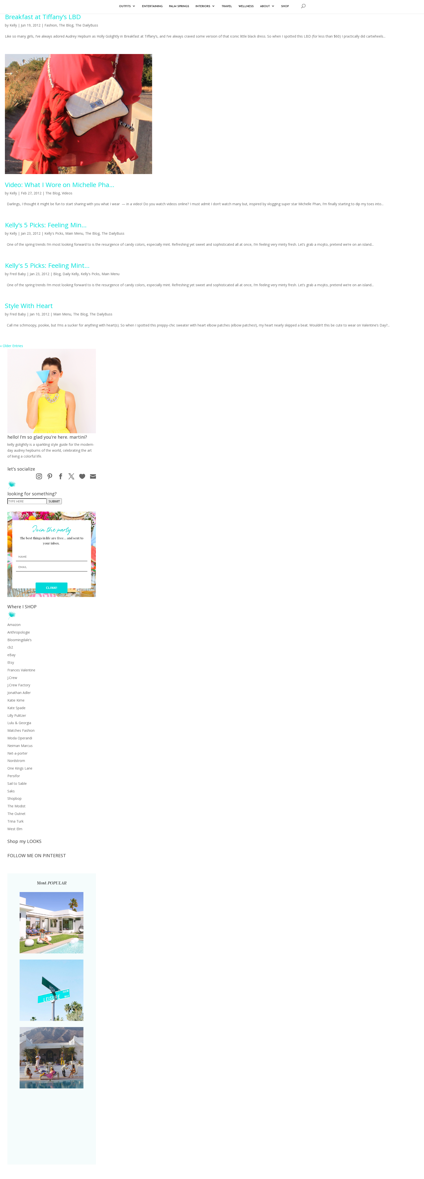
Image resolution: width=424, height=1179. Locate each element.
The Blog (66, 25)
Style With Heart (29, 305)
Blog (57, 273)
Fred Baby (18, 273)
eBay (11, 654)
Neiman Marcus (20, 745)
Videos (67, 193)
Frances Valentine (21, 670)
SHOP (285, 6)
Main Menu (74, 233)
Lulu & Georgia (19, 722)
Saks (11, 791)
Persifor (13, 775)
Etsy (10, 662)
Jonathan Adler (19, 692)
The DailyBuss (86, 25)
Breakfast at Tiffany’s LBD (43, 16)
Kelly (13, 25)
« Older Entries (11, 345)
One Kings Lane (19, 768)
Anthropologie (18, 632)
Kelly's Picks (53, 233)
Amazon (14, 624)
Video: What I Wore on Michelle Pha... (59, 184)
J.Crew (12, 677)
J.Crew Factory (18, 685)
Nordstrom (16, 760)
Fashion (50, 25)
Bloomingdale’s (19, 639)
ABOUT (265, 6)
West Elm (14, 829)
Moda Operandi (19, 738)
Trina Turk (15, 821)
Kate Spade (16, 707)
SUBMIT (54, 501)
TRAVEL (227, 6)
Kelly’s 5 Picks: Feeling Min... (46, 224)
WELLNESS (246, 6)
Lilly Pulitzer (16, 715)
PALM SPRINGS (179, 6)
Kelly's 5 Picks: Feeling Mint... (47, 265)
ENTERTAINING (152, 6)
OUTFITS (125, 6)
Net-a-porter (17, 753)
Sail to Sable (17, 783)
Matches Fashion (21, 730)
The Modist (16, 806)
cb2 (10, 647)
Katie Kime (16, 700)
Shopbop (14, 798)
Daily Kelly (71, 273)
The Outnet (16, 813)
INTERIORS (203, 6)
